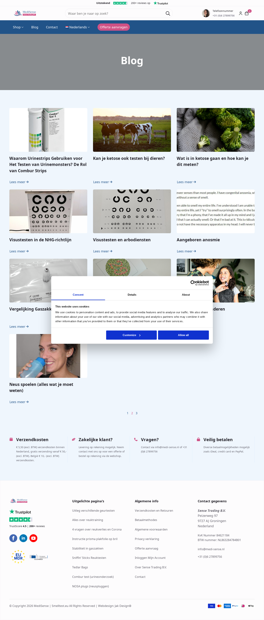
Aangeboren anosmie (198, 240)
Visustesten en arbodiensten (122, 240)
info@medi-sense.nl (211, 549)
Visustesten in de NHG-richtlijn (40, 240)
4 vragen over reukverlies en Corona (97, 529)
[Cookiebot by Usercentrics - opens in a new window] (193, 283)
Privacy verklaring (147, 539)
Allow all (183, 335)
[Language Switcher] (88, 27)
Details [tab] (132, 294)
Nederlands (78, 27)
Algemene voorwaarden (151, 529)
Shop (17, 27)
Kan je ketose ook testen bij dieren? (129, 158)
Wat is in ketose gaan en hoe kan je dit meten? (212, 161)
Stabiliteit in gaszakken (87, 548)
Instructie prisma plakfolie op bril (94, 539)
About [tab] (186, 294)
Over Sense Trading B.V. (151, 567)
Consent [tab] (78, 294)
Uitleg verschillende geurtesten (93, 511)
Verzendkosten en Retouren (154, 511)
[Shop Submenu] (22, 27)
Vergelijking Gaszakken (33, 309)
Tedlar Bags (80, 567)
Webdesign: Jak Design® (114, 606)
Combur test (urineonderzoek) (93, 577)
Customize (129, 335)
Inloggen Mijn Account (150, 558)
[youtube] (33, 538)
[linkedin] (23, 538)
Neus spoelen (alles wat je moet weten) (41, 387)
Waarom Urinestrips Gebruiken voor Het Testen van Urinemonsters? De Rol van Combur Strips (48, 164)
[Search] (168, 13)
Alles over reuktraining (87, 520)
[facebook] (13, 538)
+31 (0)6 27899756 (210, 557)
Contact (52, 27)
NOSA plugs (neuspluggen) (90, 586)
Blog (34, 27)
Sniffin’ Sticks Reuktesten (89, 558)
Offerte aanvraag (146, 548)
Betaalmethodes (146, 520)
